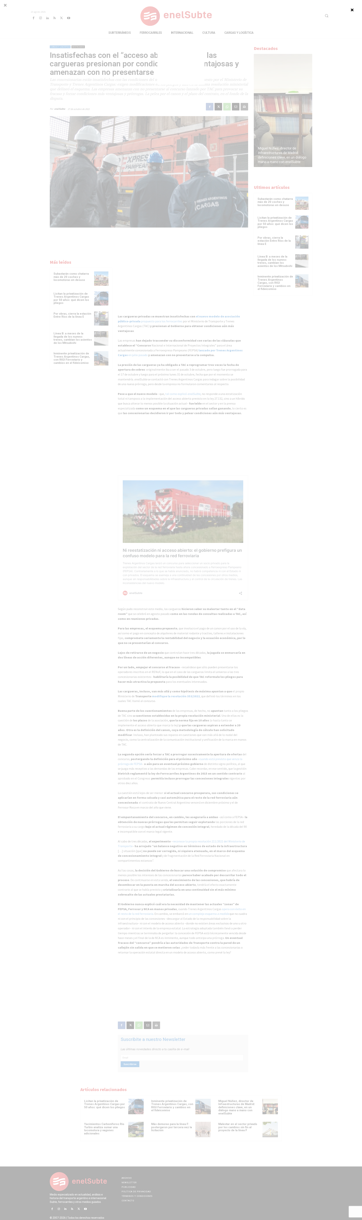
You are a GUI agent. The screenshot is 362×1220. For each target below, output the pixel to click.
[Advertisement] (181, 61)
